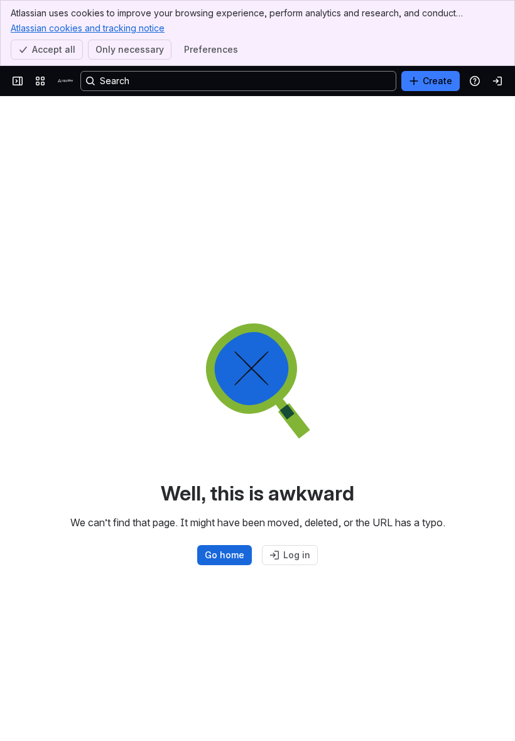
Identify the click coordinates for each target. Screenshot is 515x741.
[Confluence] (65, 81)
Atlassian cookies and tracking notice (88, 28)
